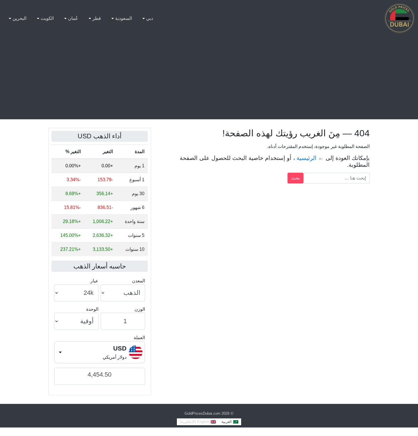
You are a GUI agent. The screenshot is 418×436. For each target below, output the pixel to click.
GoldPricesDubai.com (202, 413)
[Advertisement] (209, 79)
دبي (149, 18)
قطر (96, 18)
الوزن (139, 309)
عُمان (73, 18)
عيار (94, 280)
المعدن (138, 280)
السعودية (123, 18)
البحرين (19, 18)
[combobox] (99, 352)
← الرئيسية (310, 158)
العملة (139, 337)
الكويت (47, 18)
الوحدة (92, 309)
